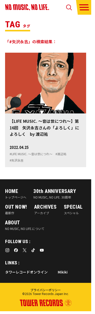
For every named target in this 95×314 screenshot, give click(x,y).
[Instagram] (7, 250)
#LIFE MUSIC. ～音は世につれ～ (31, 154)
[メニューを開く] (84, 7)
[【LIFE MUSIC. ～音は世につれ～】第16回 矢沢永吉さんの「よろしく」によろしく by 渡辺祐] (45, 110)
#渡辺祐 (60, 154)
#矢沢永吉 (17, 160)
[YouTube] (42, 250)
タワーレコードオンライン (26, 271)
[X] (24, 250)
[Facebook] (16, 250)
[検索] (69, 7)
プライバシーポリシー (45, 290)
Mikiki (63, 271)
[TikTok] (33, 250)
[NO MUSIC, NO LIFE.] (27, 7)
